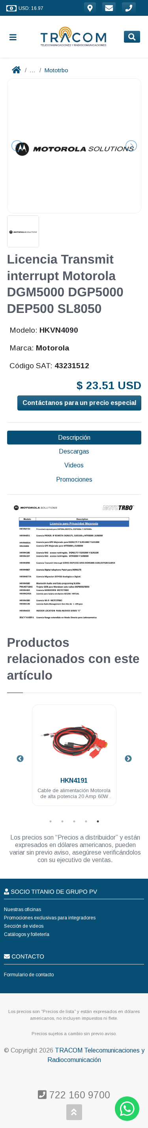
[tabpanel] (74, 759)
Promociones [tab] (74, 479)
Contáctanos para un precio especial (79, 402)
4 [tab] (86, 821)
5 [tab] (98, 821)
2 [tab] (62, 821)
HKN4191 (74, 780)
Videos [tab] (74, 465)
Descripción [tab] (74, 437)
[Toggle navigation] (16, 37)
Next (128, 759)
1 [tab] (50, 821)
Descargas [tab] (74, 451)
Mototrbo (56, 70)
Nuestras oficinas (22, 909)
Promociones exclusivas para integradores (50, 918)
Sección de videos (23, 926)
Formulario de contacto (29, 974)
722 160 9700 (78, 1094)
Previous (20, 759)
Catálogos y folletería (26, 934)
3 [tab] (74, 821)
